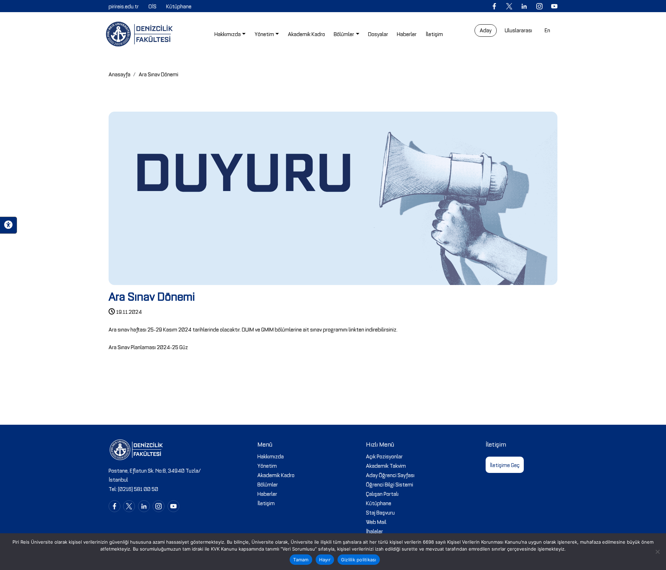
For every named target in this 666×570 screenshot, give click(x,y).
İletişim (266, 503)
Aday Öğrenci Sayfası (390, 474)
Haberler (267, 493)
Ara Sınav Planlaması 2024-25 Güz (148, 347)
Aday (486, 30)
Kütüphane (378, 503)
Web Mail (376, 521)
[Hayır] (657, 551)
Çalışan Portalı (382, 493)
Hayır (325, 559)
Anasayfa (119, 74)
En (547, 30)
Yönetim (267, 465)
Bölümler (267, 484)
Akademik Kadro (275, 474)
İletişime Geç (505, 464)
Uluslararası (518, 30)
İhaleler (374, 531)
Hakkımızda (270, 456)
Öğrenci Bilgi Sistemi (389, 484)
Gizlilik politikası (358, 559)
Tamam (300, 559)
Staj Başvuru (380, 512)
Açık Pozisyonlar (384, 456)
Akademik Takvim (386, 465)
